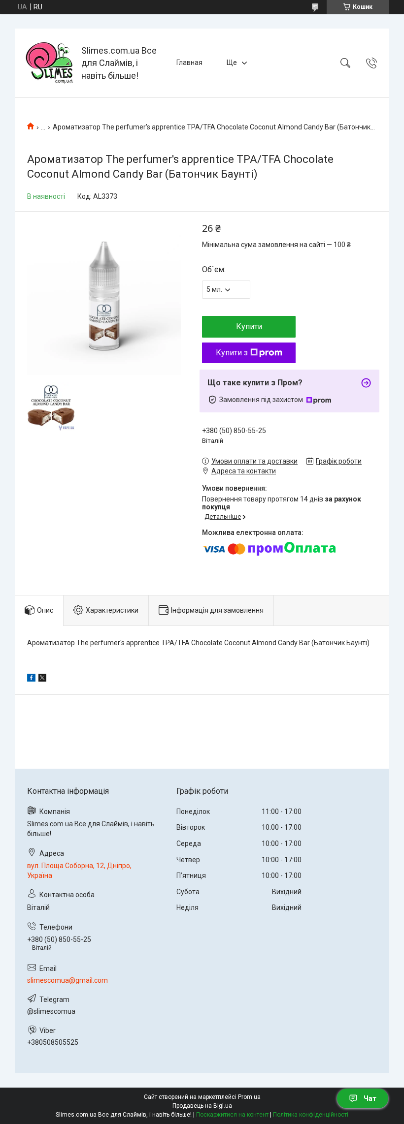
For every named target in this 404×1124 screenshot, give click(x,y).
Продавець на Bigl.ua (202, 1105)
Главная (189, 62)
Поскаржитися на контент (232, 1114)
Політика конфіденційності (310, 1114)
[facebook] (31, 679)
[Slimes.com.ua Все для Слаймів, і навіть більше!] (49, 63)
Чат (370, 1098)
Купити (249, 326)
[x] (42, 679)
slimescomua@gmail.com (67, 980)
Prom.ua (249, 1096)
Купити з (232, 352)
